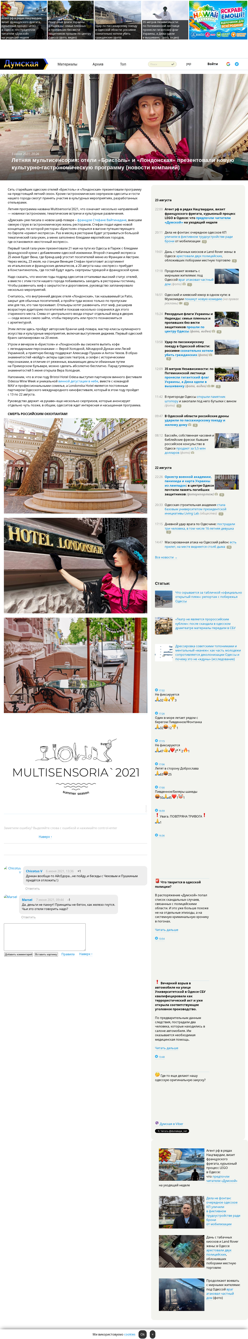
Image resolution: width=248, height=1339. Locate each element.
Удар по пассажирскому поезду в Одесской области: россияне (187, 346)
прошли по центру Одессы (184, 329)
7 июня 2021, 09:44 (50, 900)
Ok (142, 1334)
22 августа (163, 468)
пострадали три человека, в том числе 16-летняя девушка (200, 526)
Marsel (27, 900)
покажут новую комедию (203, 299)
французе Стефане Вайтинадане (102, 220)
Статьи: (162, 583)
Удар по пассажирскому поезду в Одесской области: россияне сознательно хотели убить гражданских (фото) (116, 31)
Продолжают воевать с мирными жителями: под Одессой (184, 275)
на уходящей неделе (200, 222)
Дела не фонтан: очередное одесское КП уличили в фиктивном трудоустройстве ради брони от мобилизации (223, 1211)
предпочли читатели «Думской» (221, 1178)
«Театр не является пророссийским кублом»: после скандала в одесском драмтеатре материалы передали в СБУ (205, 623)
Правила (68, 954)
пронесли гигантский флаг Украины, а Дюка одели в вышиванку (187, 381)
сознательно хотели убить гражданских (189, 352)
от (187, 241)
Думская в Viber (171, 1124)
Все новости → (166, 557)
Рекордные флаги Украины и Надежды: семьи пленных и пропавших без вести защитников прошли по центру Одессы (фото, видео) (69, 29)
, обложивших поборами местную (197, 258)
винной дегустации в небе (78, 381)
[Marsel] (10, 897)
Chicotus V (34, 871)
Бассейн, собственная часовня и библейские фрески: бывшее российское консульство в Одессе (189, 441)
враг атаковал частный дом (220, 1293)
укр (188, 64)
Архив (98, 64)
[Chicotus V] (12, 872)
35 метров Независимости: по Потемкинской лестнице (189, 371)
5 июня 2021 (21, 154)
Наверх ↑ (45, 837)
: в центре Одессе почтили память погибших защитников (189, 489)
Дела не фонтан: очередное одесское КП (195, 232)
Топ (123, 64)
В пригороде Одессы (181, 397)
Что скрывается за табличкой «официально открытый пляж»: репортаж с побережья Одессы (208, 596)
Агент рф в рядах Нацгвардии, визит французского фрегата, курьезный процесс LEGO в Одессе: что (200, 213)
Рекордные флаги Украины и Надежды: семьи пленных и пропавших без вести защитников (189, 320)
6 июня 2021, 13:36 (60, 871)
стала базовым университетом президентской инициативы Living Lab (195, 509)
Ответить (32, 888)
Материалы (67, 64)
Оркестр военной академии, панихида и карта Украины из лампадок (188, 481)
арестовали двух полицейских (199, 256)
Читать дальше (166, 930)
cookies (129, 1334)
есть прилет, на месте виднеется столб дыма (201, 544)
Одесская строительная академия (191, 505)
